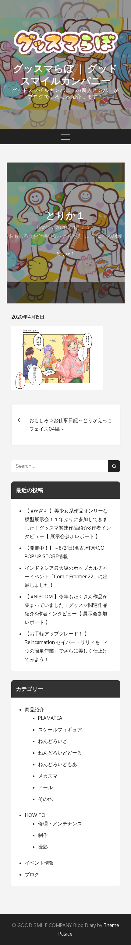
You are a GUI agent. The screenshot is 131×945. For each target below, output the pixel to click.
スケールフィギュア (60, 729)
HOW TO (35, 815)
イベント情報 (39, 863)
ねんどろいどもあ (57, 764)
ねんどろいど (52, 741)
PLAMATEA (50, 718)
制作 (43, 835)
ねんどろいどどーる (60, 753)
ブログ (32, 874)
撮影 (43, 847)
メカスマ (48, 776)
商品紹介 (34, 709)
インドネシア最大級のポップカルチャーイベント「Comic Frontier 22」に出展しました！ (66, 576)
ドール (45, 787)
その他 (45, 799)
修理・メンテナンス (60, 824)
